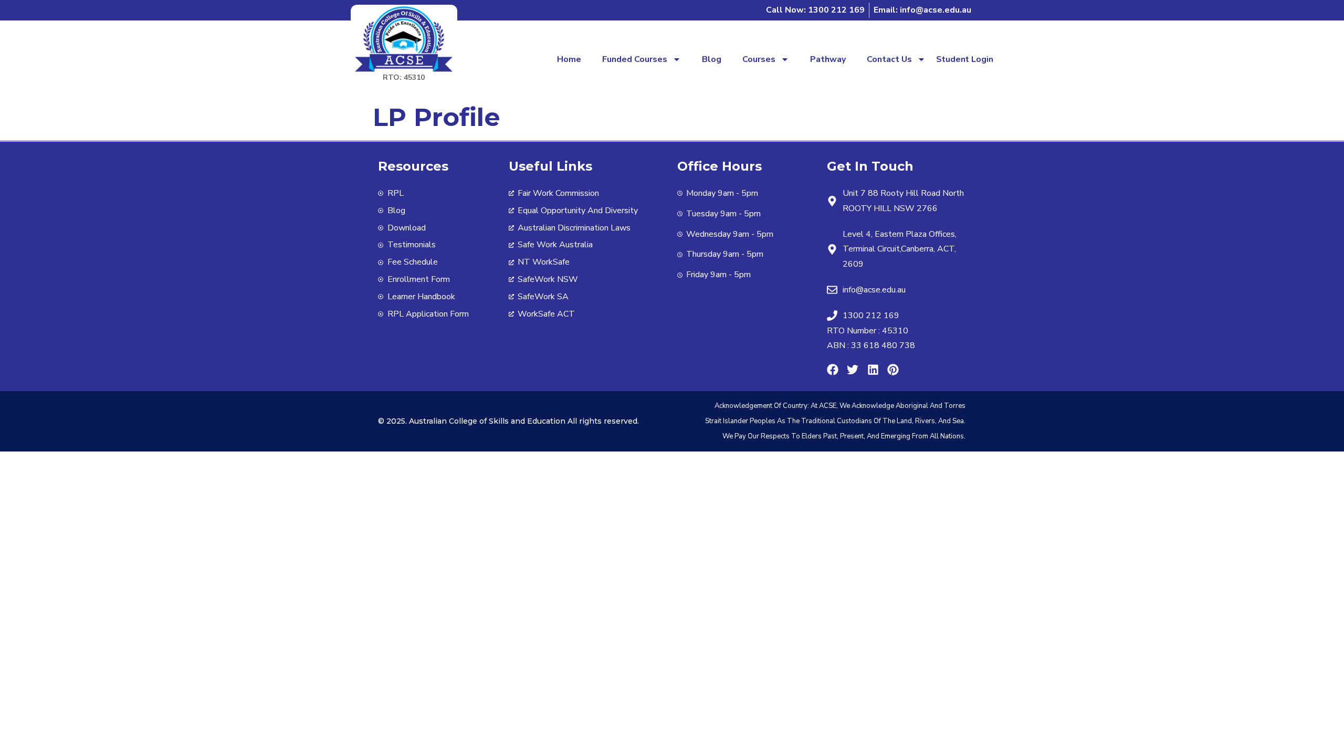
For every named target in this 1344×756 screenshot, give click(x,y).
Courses (758, 59)
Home (569, 59)
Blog (711, 59)
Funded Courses (634, 59)
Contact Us (889, 59)
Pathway (828, 59)
